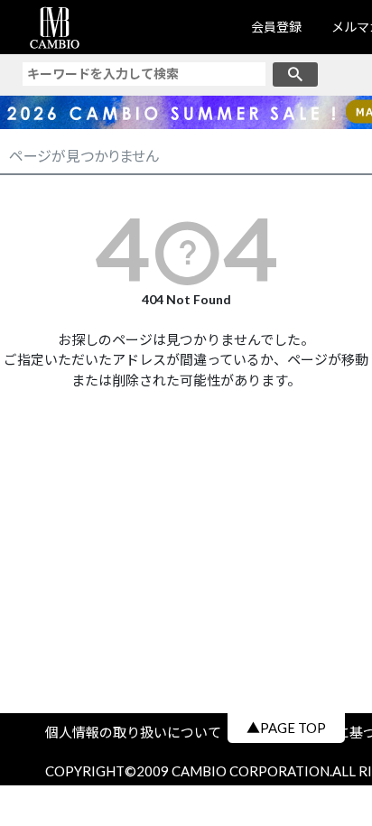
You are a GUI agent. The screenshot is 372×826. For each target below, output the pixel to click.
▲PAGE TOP (286, 727)
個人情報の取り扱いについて (140, 732)
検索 (295, 74)
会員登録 (276, 26)
